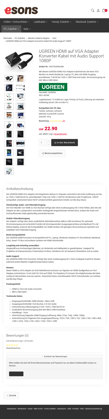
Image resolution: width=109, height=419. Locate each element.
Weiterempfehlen (53, 153)
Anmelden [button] (17, 374)
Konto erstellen (50, 409)
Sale (25, 28)
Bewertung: (44, 121)
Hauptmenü (11, 409)
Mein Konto (38, 409)
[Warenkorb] (104, 11)
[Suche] (92, 11)
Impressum (61, 409)
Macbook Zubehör (86, 21)
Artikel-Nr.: (44, 66)
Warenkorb (22, 409)
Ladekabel (39, 21)
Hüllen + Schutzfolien (15, 21)
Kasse (30, 409)
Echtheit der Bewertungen (55, 357)
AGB (69, 409)
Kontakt (75, 409)
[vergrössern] (19, 61)
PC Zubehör (10, 28)
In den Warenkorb (65, 142)
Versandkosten (60, 134)
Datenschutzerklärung (93, 409)
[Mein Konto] (98, 11)
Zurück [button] (12, 395)
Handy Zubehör (60, 21)
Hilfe (82, 409)
